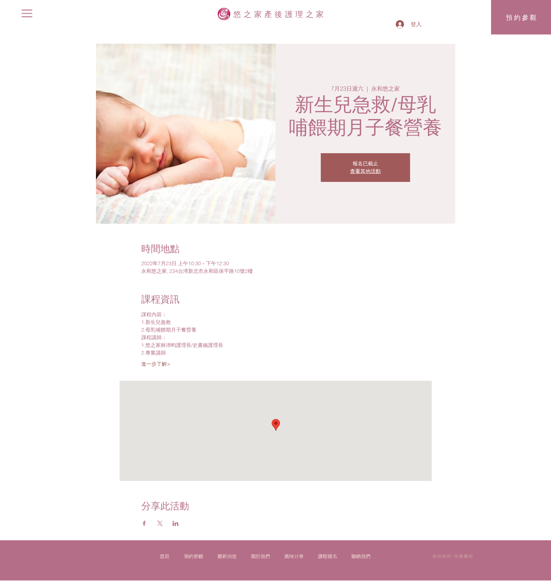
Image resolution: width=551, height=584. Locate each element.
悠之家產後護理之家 (280, 14)
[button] (27, 13)
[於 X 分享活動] (160, 523)
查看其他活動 (365, 171)
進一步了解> (155, 364)
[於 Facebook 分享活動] (144, 523)
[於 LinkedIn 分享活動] (176, 523)
